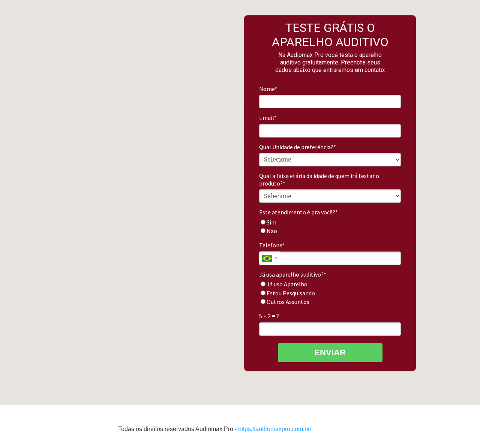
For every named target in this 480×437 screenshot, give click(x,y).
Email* (268, 117)
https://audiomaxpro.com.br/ (274, 429)
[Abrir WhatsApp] (461, 418)
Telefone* (272, 245)
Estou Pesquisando (290, 293)
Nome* (268, 89)
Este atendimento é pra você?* (298, 212)
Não (271, 231)
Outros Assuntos (287, 301)
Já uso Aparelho (287, 284)
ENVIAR (330, 352)
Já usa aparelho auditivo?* (292, 274)
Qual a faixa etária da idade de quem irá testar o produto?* (319, 179)
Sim (271, 222)
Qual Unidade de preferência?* (297, 147)
